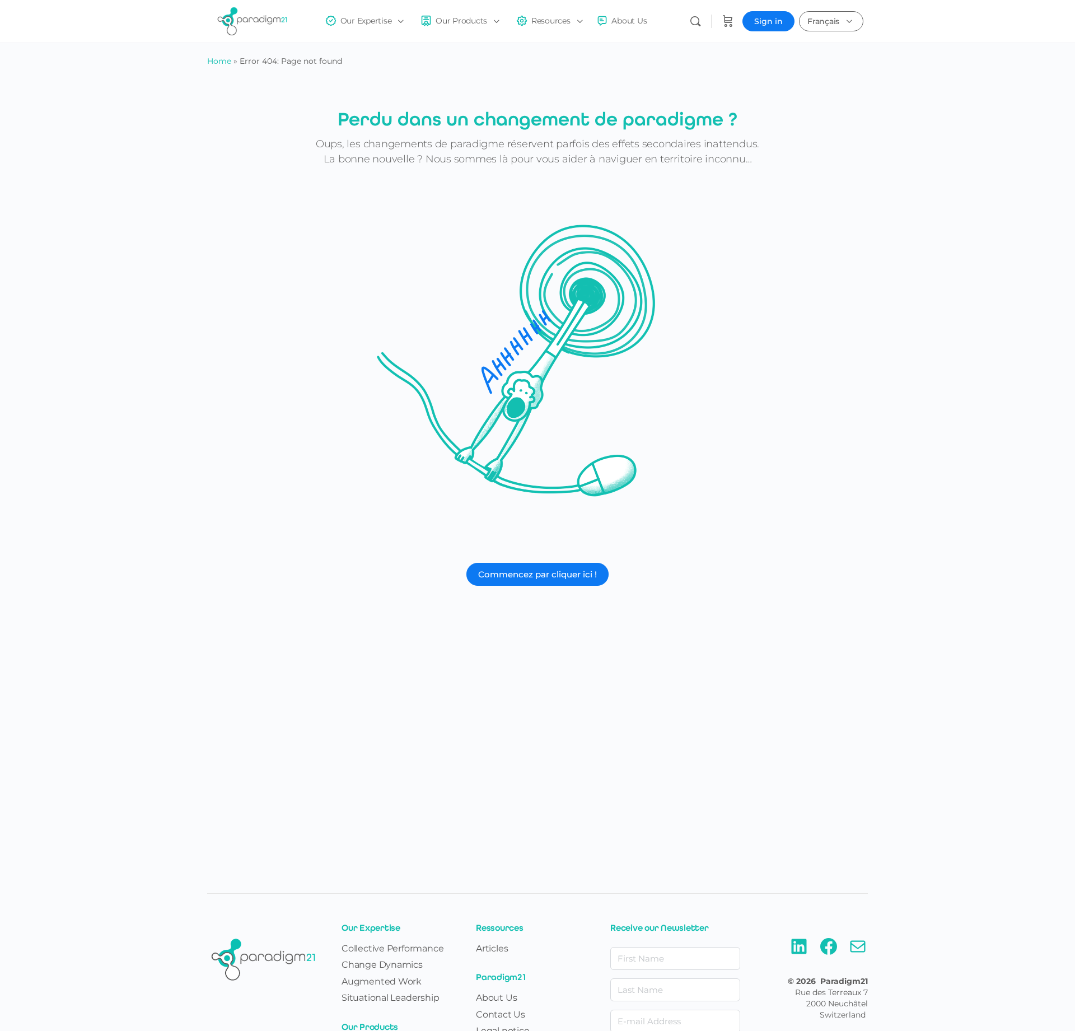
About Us (496, 997)
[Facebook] (829, 953)
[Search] (695, 21)
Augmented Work (382, 981)
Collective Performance (392, 948)
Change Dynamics (382, 964)
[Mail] (858, 953)
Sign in (768, 21)
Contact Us (500, 1014)
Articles (492, 948)
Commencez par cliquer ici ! (537, 574)
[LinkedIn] (799, 953)
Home (219, 61)
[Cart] (728, 21)
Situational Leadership (390, 997)
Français (823, 21)
